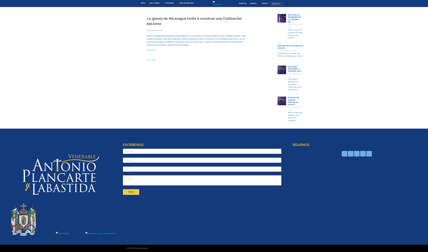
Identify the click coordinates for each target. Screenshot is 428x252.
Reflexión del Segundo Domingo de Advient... (293, 101)
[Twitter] (363, 154)
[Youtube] (357, 154)
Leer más (151, 60)
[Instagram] (369, 154)
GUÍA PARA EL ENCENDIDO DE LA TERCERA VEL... (294, 18)
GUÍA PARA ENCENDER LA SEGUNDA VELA (294, 69)
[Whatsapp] (344, 154)
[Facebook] (350, 154)
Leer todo (151, 50)
